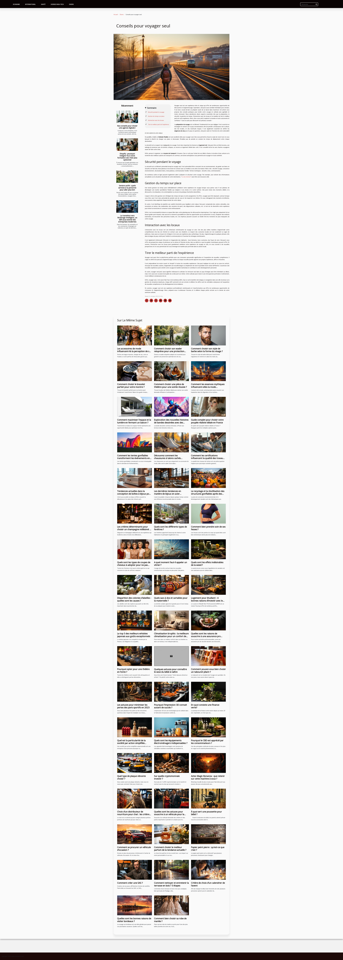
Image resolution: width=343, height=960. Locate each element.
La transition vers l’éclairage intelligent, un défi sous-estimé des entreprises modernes (127, 218)
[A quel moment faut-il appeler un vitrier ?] (171, 549)
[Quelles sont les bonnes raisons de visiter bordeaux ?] (134, 905)
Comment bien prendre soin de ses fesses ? (208, 528)
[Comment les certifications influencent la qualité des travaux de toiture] (208, 442)
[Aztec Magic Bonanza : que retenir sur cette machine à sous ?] (208, 763)
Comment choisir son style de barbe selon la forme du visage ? (207, 350)
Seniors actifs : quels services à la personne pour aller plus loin (127, 187)
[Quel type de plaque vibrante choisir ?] (134, 763)
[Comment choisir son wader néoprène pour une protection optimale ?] (171, 335)
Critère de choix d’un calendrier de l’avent (208, 884)
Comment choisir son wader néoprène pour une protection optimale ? (169, 351)
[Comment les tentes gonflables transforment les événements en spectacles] (134, 442)
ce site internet (186, 177)
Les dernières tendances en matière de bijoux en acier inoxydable (167, 494)
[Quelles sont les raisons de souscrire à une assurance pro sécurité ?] (208, 620)
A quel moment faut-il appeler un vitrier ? (170, 563)
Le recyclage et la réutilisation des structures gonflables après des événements (207, 494)
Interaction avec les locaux (156, 120)
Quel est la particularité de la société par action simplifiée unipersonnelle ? (131, 743)
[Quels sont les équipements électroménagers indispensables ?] (171, 727)
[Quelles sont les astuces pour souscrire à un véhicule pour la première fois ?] (171, 798)
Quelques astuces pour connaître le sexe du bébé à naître (170, 670)
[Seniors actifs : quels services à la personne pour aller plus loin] (127, 176)
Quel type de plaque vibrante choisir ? (131, 777)
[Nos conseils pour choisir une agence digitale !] (127, 117)
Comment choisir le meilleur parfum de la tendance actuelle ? (170, 848)
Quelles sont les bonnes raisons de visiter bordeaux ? (134, 920)
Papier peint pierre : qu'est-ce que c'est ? (207, 848)
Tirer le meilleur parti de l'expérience (158, 124)
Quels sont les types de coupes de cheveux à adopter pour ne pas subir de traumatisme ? (133, 565)
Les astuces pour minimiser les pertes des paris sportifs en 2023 (133, 706)
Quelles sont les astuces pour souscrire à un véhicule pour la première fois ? (169, 814)
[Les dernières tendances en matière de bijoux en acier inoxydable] (171, 478)
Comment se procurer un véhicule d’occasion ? (134, 848)
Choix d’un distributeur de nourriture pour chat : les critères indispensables (133, 814)
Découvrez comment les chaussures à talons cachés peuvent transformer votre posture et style (167, 459)
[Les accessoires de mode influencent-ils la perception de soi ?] (134, 335)
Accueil (116, 14)
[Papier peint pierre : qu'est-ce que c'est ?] (208, 834)
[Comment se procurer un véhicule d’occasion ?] (134, 834)
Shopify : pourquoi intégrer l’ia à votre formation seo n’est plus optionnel (127, 156)
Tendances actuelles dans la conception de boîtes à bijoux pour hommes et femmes (134, 494)
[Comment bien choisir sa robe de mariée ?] (171, 905)
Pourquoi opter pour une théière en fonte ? (133, 670)
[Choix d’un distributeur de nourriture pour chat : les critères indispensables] (134, 798)
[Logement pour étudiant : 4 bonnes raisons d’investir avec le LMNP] (208, 585)
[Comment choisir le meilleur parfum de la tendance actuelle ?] (171, 834)
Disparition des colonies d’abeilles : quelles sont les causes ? (134, 599)
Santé (43, 4)
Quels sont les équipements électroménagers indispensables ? (170, 741)
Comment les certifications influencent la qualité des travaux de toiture (207, 458)
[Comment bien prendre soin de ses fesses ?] (208, 513)
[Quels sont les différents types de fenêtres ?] (171, 513)
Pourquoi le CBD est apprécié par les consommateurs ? (207, 741)
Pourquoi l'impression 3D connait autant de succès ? (170, 706)
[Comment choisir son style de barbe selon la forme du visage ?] (208, 335)
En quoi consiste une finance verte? (205, 706)
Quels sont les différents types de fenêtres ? (170, 528)
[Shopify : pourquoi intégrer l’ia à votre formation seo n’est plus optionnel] (127, 144)
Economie (16, 4)
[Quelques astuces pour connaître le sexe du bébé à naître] (171, 656)
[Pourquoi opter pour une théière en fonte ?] (134, 656)
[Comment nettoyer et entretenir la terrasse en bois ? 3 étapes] (171, 870)
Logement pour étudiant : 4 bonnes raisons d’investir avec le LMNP (207, 600)
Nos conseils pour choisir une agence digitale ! (127, 127)
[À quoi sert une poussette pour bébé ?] (208, 798)
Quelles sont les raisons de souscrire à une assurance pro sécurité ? (206, 636)
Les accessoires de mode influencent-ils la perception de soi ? (134, 351)
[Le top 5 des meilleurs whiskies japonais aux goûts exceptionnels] (134, 620)
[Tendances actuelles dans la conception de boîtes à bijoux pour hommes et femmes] (134, 478)
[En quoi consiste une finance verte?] (208, 691)
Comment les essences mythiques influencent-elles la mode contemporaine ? (208, 387)
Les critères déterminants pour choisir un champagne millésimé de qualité (134, 529)
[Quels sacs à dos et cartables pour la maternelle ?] (171, 585)
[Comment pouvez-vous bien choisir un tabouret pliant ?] (208, 656)
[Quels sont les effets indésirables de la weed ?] (208, 549)
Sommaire (151, 107)
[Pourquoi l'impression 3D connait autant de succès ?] (171, 691)
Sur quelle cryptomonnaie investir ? (167, 777)
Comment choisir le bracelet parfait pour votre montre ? (131, 385)
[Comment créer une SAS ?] (134, 870)
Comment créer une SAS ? (130, 882)
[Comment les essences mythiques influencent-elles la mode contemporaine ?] (208, 371)
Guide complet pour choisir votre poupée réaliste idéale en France (207, 421)
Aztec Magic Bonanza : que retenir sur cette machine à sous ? (208, 777)
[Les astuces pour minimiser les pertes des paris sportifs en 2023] (134, 691)
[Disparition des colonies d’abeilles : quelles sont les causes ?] (134, 585)
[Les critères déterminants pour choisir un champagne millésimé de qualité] (134, 513)
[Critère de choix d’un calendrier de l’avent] (208, 870)
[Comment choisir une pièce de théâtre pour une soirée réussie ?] (171, 371)
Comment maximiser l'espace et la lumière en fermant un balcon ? (134, 421)
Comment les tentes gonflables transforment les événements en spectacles (133, 458)
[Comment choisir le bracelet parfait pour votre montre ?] (134, 371)
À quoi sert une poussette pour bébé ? (206, 813)
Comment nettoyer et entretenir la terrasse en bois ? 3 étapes (171, 884)
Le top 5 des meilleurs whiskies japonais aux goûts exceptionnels (133, 635)
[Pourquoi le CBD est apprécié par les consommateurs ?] (208, 727)
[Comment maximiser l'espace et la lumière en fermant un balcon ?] (134, 406)
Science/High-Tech (57, 4)
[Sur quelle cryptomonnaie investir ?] (171, 763)
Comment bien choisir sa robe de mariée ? (170, 920)
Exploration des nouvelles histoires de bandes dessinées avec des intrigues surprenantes (171, 422)
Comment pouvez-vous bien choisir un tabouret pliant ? (208, 670)
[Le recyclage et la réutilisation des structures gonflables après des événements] (208, 478)
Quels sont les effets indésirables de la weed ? (207, 563)
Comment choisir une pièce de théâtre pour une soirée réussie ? (170, 385)
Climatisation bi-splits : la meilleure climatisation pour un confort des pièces (171, 636)
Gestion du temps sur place (156, 116)
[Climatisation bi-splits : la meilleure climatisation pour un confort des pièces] (171, 620)
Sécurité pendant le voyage (156, 112)
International (30, 4)
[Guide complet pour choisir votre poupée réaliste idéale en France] (208, 406)
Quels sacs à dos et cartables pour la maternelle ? (170, 599)
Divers (71, 4)
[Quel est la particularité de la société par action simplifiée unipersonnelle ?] (134, 727)
